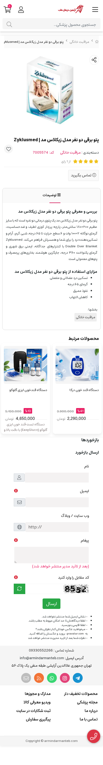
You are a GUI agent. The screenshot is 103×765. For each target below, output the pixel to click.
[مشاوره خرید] (94, 736)
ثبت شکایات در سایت (33, 711)
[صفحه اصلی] (97, 42)
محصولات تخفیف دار (81, 694)
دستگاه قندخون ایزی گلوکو (28, 390)
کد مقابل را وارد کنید (73, 577)
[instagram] (65, 678)
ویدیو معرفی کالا (37, 702)
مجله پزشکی (87, 702)
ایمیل (84, 491)
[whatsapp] (52, 678)
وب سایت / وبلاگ (75, 515)
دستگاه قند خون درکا (84, 390)
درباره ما (91, 711)
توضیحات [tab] (50, 195)
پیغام (85, 540)
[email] (26, 678)
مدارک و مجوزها (38, 694)
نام (86, 466)
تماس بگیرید (81, 175)
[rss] (39, 678)
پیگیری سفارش (38, 719)
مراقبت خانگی (79, 42)
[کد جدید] (19, 589)
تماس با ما (89, 719)
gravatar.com (75, 633)
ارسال (51, 604)
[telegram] (78, 678)
